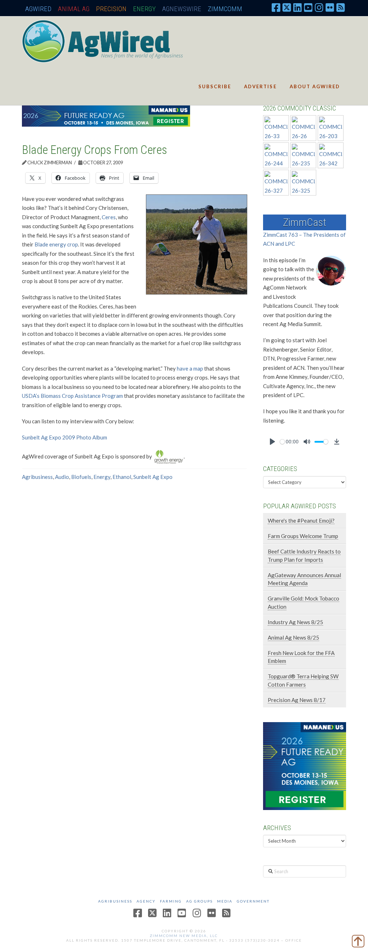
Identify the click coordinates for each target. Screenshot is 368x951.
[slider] (282, 441)
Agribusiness (37, 477)
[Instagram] (319, 7)
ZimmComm (225, 9)
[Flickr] (330, 7)
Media (225, 901)
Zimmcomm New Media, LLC (184, 935)
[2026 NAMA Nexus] (106, 115)
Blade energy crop (56, 244)
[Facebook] (276, 7)
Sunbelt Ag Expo (152, 477)
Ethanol (121, 477)
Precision (111, 9)
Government (253, 901)
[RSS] (340, 7)
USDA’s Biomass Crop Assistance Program (72, 395)
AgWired (38, 9)
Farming (171, 901)
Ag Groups (199, 901)
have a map (190, 368)
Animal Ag (73, 9)
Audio (62, 477)
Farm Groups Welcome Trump (303, 536)
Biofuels (81, 477)
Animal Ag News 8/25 (293, 637)
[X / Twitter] (286, 7)
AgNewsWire (181, 9)
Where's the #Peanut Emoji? (301, 520)
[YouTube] (308, 7)
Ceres (109, 217)
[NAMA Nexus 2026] (304, 765)
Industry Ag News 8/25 (295, 622)
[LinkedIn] (297, 7)
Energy (144, 9)
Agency (146, 901)
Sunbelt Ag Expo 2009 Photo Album (64, 437)
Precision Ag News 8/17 (297, 700)
